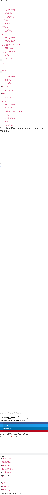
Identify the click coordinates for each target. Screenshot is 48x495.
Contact (6, 27)
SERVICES (4, 8)
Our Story (7, 29)
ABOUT (4, 26)
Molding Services (6, 466)
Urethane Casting (8, 12)
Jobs (3, 482)
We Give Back (8, 30)
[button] (24, 33)
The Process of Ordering (10, 24)
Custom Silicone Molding (10, 10)
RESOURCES (5, 19)
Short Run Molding (6, 468)
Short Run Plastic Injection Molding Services (14, 17)
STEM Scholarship (9, 31)
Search (1, 453)
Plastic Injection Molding (10, 9)
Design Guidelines (9, 22)
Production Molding (9, 16)
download (9, 436)
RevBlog (6, 20)
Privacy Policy (5, 486)
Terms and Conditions (7, 485)
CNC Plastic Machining (10, 13)
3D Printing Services (9, 15)
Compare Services (9, 23)
